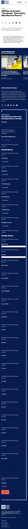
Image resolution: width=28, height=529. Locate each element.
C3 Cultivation (5, 196)
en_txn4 (3, 368)
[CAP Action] (5, 507)
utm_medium (4, 278)
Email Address (8, 136)
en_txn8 (3, 419)
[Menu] (25, 2)
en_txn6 (3, 394)
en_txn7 (3, 407)
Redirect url (4, 244)
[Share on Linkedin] (9, 22)
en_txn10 (3, 445)
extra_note (4, 458)
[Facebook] (5, 105)
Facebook (4, 122)
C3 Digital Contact (6, 222)
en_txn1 (3, 329)
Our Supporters (4, 525)
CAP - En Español (4, 523)
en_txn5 (3, 381)
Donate (19, 2)
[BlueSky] (17, 105)
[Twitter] (2, 105)
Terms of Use (3, 520)
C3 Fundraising (5, 184)
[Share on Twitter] (2, 22)
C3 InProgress (5, 209)
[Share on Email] (16, 22)
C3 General (4, 158)
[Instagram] (11, 105)
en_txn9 (3, 432)
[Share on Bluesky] (13, 22)
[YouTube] (8, 105)
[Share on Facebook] (6, 22)
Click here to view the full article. (13, 30)
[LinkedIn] (14, 105)
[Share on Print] (19, 22)
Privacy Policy (4, 522)
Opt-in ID (3, 483)
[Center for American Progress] (3, 2)
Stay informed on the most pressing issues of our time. (11, 117)
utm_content (4, 304)
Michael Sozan (4, 78)
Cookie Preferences (5, 526)
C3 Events (4, 171)
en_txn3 (3, 355)
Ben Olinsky (9, 78)
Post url (3, 254)
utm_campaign (5, 291)
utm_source (4, 265)
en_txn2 (3, 342)
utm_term (4, 316)
